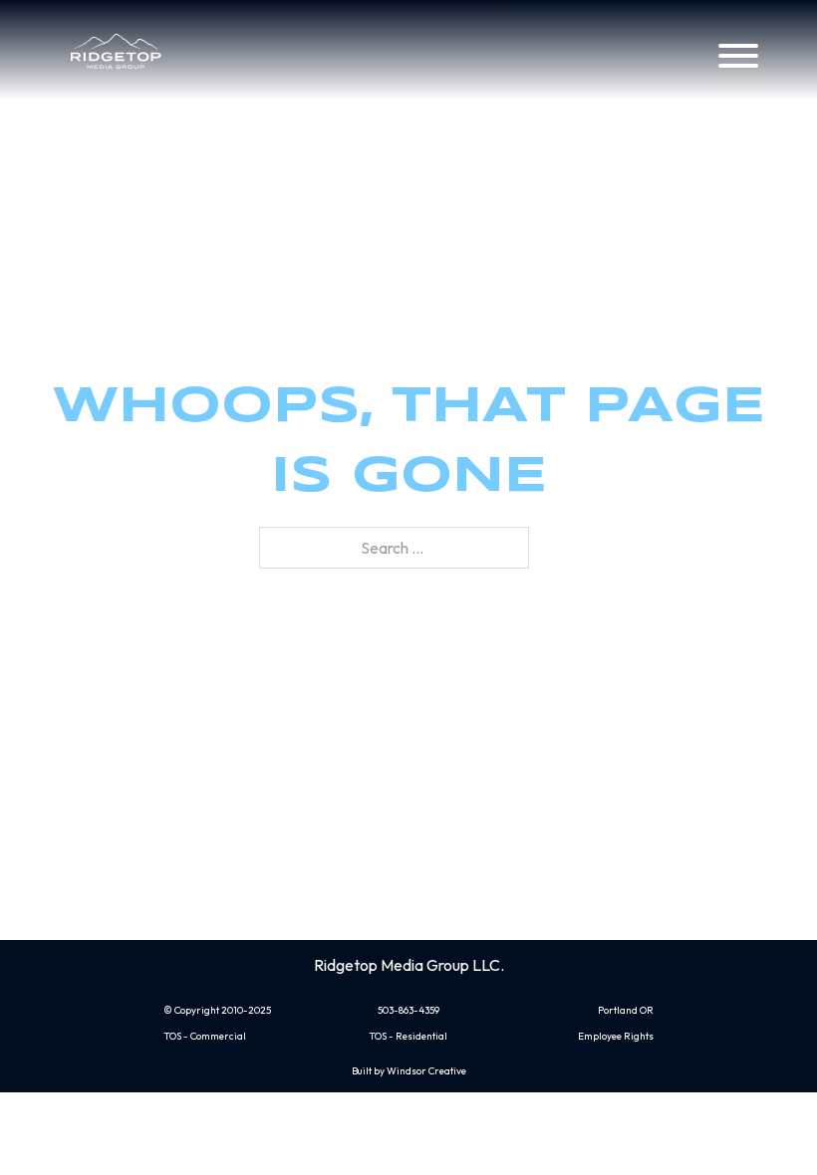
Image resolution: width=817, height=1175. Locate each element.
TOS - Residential (408, 1036)
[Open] (738, 56)
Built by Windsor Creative (409, 1070)
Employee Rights (616, 1036)
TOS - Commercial (204, 1036)
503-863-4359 (408, 1010)
